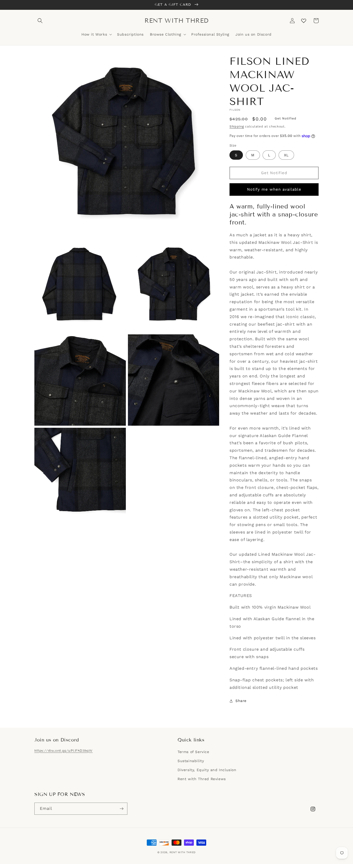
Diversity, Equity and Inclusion (207, 770)
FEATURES (240, 595)
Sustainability (191, 761)
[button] (40, 20)
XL (286, 155)
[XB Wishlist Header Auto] (303, 20)
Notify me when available (274, 189)
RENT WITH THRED (183, 852)
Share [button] (241, 701)
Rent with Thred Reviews (202, 779)
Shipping (236, 126)
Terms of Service (193, 752)
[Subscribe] (121, 809)
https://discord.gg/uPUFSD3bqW (63, 751)
